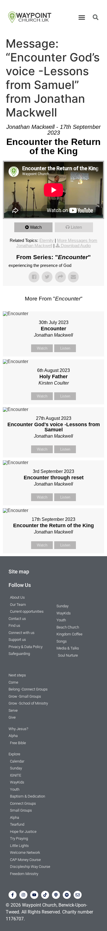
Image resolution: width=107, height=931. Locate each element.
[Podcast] (56, 895)
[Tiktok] (45, 895)
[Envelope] (78, 895)
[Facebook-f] (13, 895)
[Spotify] (67, 895)
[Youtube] (34, 895)
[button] (81, 17)
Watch (36, 227)
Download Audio (76, 245)
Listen (76, 227)
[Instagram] (23, 895)
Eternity (46, 240)
